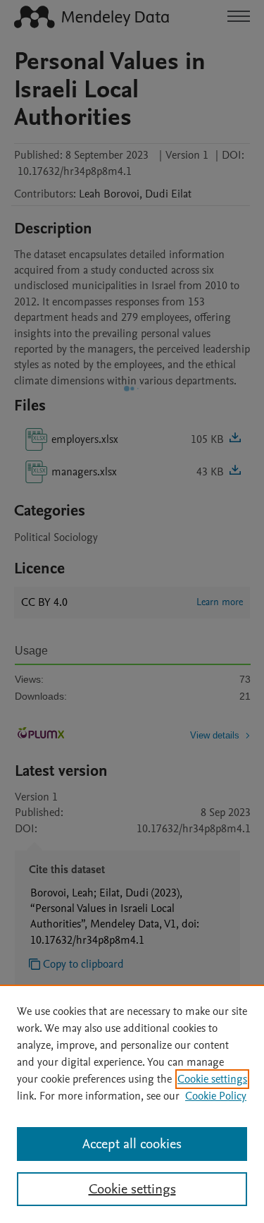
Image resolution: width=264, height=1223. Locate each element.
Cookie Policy (215, 1096)
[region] (132, 1104)
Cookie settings (212, 1079)
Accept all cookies (132, 1144)
